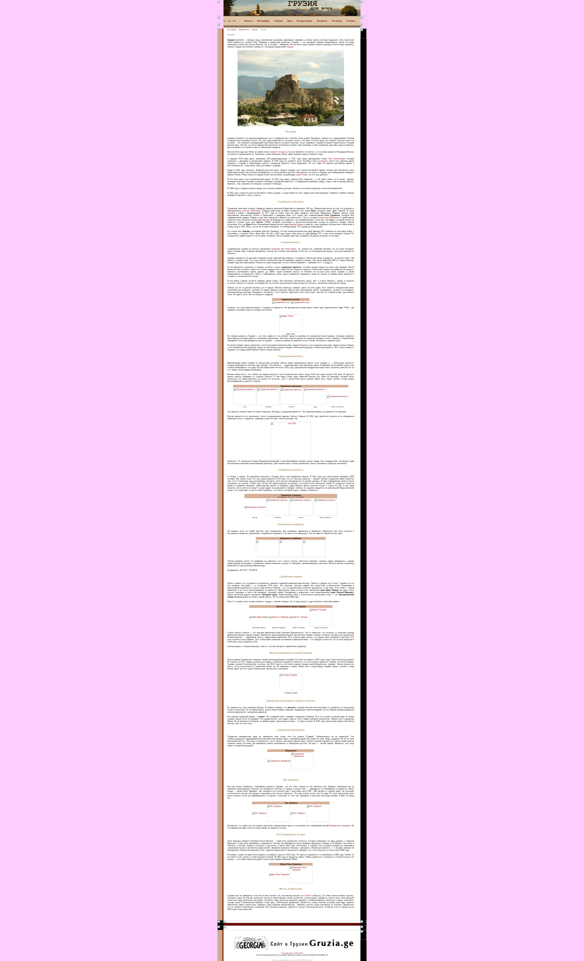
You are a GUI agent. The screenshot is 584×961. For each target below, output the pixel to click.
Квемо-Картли (269, 924)
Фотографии (263, 21)
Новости (248, 21)
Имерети (302, 924)
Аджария (353, 924)
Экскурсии (322, 21)
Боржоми (275, 249)
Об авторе (337, 21)
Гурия (311, 924)
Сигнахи (307, 895)
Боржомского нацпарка (339, 825)
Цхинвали (322, 161)
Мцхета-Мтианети (241, 924)
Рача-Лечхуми (341, 924)
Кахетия (293, 924)
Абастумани (290, 249)
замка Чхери (302, 174)
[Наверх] (226, 925)
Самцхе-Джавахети (324, 924)
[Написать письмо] (234, 22)
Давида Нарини (296, 224)
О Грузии (278, 21)
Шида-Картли (244, 29)
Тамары (230, 213)
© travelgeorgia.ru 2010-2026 (292, 953)
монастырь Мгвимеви (329, 217)
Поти (243, 662)
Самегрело (282, 924)
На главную (231, 29)
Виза (289, 21)
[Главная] (225, 22)
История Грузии (304, 21)
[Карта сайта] (229, 22)
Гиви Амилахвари (336, 159)
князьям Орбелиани (251, 211)
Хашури (255, 29)
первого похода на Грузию (283, 152)
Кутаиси (320, 272)
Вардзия (266, 220)
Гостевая (351, 21)
